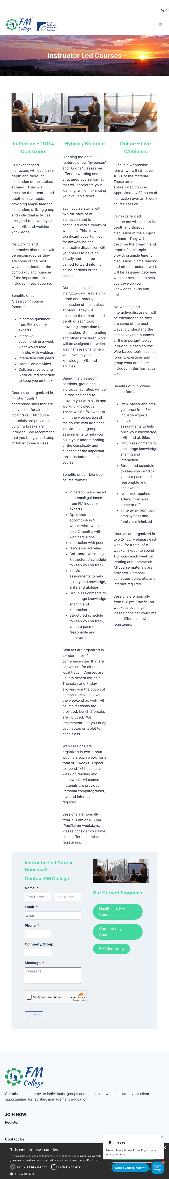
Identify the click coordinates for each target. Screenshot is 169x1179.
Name (32, 888)
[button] (58, 1174)
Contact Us (14, 1139)
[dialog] (84, 1161)
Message (34, 963)
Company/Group (39, 944)
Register (12, 1122)
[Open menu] (160, 24)
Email (31, 907)
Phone (32, 925)
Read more (93, 1160)
